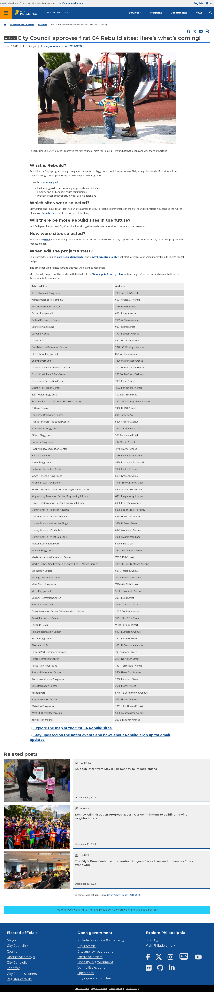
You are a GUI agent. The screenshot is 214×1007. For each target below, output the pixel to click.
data (47, 239)
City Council (16, 945)
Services (134, 12)
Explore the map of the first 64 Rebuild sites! (73, 728)
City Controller (18, 962)
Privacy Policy (116, 988)
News (199, 12)
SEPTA (150, 940)
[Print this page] (207, 31)
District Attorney (19, 956)
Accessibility (132, 988)
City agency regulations (95, 951)
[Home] (5, 24)
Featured (42, 24)
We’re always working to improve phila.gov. (107, 909)
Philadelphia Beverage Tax (107, 274)
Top (207, 955)
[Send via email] (201, 31)
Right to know (99, 988)
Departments (178, 12)
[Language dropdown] (209, 3)
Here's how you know (69, 3)
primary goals (51, 182)
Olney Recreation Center (104, 257)
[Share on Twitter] (194, 31)
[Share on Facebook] (189, 31)
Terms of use (82, 988)
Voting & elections (91, 967)
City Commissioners (22, 973)
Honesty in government (95, 962)
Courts (12, 951)
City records (86, 946)
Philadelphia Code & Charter (99, 940)
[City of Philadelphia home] (27, 13)
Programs (156, 12)
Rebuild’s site (49, 213)
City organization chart (95, 978)
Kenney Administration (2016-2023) (61, 46)
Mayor (11, 940)
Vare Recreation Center (70, 257)
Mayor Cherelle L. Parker (56, 12)
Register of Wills (19, 979)
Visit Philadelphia (159, 945)
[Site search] (210, 12)
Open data (85, 972)
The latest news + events (22, 24)
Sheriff (12, 968)
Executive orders (89, 956)
